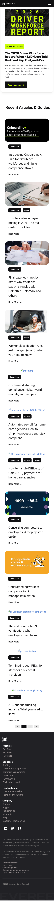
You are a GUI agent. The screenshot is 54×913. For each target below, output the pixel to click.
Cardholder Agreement (10, 868)
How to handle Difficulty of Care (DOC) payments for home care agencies (25, 473)
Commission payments (14, 772)
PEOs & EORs (9, 778)
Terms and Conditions (10, 863)
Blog (5, 817)
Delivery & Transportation (15, 768)
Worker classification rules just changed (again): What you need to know (25, 350)
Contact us (8, 804)
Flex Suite (7, 752)
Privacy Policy (7, 865)
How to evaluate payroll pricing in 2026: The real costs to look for (24, 223)
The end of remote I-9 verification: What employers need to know (24, 630)
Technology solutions (13, 794)
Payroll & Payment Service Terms (14, 872)
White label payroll (11, 782)
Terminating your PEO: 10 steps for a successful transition (25, 670)
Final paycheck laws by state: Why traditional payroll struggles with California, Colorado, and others (24, 286)
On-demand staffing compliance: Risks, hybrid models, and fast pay (25, 389)
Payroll (27, 416)
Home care (8, 775)
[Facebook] (19, 828)
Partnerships (9, 810)
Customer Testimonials (14, 821)
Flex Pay (7, 749)
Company (7, 800)
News (26, 210)
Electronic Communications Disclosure (16, 870)
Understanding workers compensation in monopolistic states (23, 591)
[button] (49, 4)
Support (6, 807)
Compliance (14, 147)
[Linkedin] (6, 828)
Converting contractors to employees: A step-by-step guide (25, 532)
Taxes (37, 460)
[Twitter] (12, 828)
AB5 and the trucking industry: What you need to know (25, 709)
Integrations (8, 814)
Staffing (6, 765)
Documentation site (12, 791)
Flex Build (7, 756)
